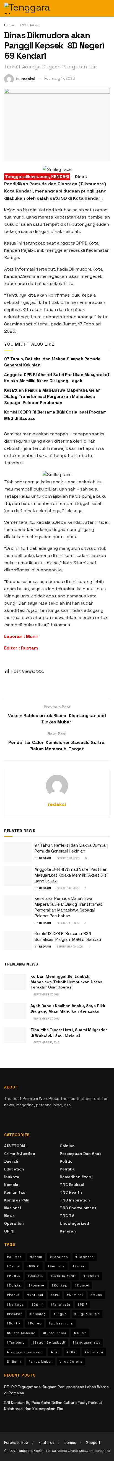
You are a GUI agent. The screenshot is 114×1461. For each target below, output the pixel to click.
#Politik (13, 1323)
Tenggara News (30, 1451)
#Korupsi (35, 1295)
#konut (13, 1295)
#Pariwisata (60, 1304)
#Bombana (84, 1257)
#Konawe (36, 1285)
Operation (14, 1223)
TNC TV (67, 1215)
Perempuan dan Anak (81, 1153)
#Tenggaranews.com (25, 1352)
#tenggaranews (86, 1342)
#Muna (96, 1295)
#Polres (34, 1323)
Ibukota (11, 1176)
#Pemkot (14, 1314)
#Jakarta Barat (63, 1276)
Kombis (11, 1184)
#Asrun (36, 1257)
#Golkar (79, 1266)
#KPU (55, 1295)
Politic (66, 1161)
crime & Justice (19, 1153)
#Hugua (13, 1276)
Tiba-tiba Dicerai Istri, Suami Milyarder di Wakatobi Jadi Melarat (68, 1032)
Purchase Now (16, 1442)
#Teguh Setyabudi (48, 1342)
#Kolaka (14, 1285)
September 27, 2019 (46, 994)
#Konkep (60, 1285)
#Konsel (82, 1285)
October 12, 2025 (67, 888)
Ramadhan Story (76, 1176)
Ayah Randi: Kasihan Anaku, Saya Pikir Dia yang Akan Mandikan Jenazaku (68, 1008)
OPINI (9, 1231)
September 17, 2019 (46, 1042)
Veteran (68, 1231)
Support (93, 1442)
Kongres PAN (16, 1200)
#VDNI (71, 1352)
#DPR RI (33, 1266)
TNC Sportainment (78, 1207)
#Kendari (91, 1276)
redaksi (28, 78)
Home (9, 25)
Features (46, 1442)
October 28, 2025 (67, 858)
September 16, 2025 (69, 946)
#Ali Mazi (15, 1257)
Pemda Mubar (40, 1362)
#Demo (13, 1266)
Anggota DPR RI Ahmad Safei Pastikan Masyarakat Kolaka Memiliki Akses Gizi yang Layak (71, 875)
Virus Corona (70, 1362)
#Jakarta (35, 1276)
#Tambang (16, 1342)
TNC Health (71, 1192)
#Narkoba (15, 1304)
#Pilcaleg (38, 1314)
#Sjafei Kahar (54, 1333)
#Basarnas (59, 1257)
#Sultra (80, 1333)
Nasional (12, 1207)
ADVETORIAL (16, 1145)
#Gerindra (56, 1266)
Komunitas (14, 1192)
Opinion (67, 1145)
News (9, 1215)
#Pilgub (60, 1314)
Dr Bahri (14, 1362)
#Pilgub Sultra (87, 1314)
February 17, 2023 (59, 78)
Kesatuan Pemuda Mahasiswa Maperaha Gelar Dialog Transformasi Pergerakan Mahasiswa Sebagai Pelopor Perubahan (52, 396)
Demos (70, 1442)
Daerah (11, 1161)
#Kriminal (75, 1295)
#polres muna (61, 1323)
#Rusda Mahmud (21, 1333)
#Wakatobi (93, 1352)
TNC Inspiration (75, 1200)
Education (14, 1169)
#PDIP (82, 1304)
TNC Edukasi (30, 25)
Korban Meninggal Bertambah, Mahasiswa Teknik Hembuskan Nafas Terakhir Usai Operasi (66, 982)
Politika (67, 1169)
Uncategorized (74, 1223)
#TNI (55, 1352)
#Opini (37, 1304)
